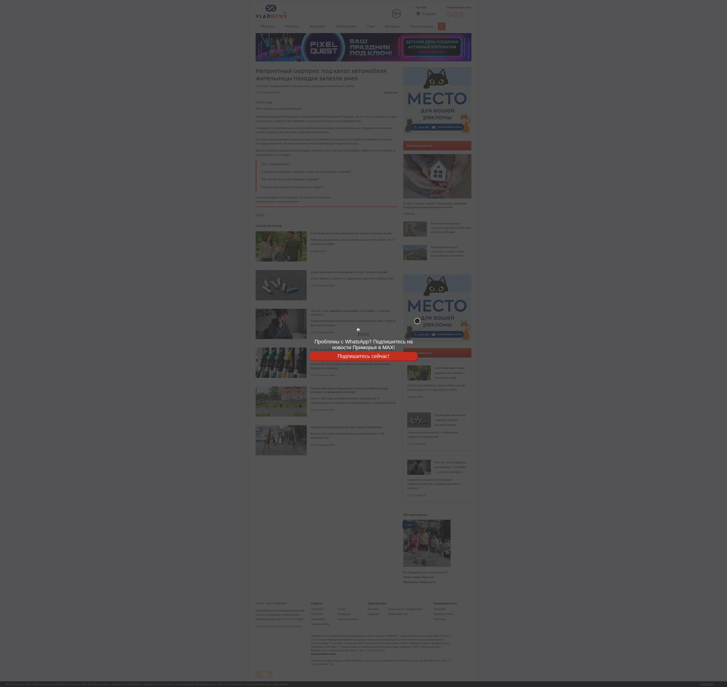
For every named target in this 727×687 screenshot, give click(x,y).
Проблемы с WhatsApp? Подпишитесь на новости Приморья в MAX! (363, 344)
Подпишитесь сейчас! (363, 356)
